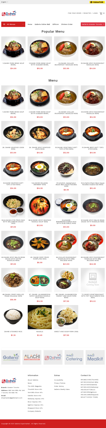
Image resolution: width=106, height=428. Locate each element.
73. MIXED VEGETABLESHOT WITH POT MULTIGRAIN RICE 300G (92, 296)
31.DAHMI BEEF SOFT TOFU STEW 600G (93, 148)
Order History (59, 386)
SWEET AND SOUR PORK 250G (66, 332)
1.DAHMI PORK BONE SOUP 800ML (13, 64)
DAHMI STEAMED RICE (13, 332)
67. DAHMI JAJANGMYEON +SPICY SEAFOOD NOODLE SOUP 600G (39, 296)
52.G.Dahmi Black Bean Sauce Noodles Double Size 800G (92, 184)
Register (87, 13)
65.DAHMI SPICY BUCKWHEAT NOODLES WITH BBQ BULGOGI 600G (93, 258)
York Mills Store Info (35, 392)
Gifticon (55, 24)
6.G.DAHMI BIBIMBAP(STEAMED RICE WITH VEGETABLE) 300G (66, 221)
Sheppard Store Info (35, 408)
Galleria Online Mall (42, 24)
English (4, 2)
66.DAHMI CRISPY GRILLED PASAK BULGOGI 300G (13, 295)
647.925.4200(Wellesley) (89, 387)
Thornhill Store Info (35, 389)
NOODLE (39, 332)
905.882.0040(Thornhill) (89, 379)
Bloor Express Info (34, 402)
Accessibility (58, 380)
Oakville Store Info (34, 395)
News (30, 383)
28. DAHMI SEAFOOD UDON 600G (13, 148)
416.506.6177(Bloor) (88, 389)
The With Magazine (35, 386)
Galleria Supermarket (22, 423)
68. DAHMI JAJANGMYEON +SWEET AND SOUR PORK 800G (66, 296)
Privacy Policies (59, 383)
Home (30, 24)
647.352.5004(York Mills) (89, 382)
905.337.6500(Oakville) (89, 384)
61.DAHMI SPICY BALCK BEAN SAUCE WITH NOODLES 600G (92, 221)
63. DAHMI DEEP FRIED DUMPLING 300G (40, 258)
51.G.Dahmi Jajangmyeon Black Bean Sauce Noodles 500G (66, 184)
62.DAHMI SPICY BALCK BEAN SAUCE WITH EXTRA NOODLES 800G (13, 258)
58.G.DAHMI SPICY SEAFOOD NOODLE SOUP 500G (39, 221)
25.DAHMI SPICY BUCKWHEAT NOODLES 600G (92, 64)
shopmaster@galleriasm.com (11, 398)
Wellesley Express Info (36, 399)
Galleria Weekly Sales (62, 389)
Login (95, 13)
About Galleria (33, 380)
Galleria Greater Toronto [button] (92, 24)
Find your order (74, 13)
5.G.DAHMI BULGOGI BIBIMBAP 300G (40, 184)
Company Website (34, 411)
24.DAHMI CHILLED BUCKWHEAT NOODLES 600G (66, 64)
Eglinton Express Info (35, 405)
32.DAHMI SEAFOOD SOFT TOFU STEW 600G (13, 184)
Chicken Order (67, 24)
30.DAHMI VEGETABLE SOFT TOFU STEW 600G (66, 148)
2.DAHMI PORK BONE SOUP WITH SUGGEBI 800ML (40, 64)
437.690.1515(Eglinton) (88, 392)
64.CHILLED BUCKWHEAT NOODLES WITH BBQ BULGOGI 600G (66, 258)
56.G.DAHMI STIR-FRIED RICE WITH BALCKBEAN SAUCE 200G (13, 221)
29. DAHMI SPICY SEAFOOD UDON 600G (39, 148)
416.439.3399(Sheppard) (89, 394)
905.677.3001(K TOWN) (89, 397)
